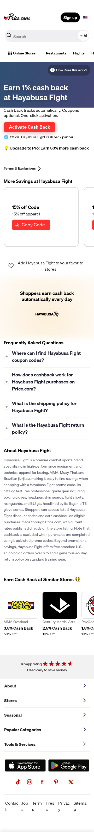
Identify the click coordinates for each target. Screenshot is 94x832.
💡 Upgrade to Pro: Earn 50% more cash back (46, 148)
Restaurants (56, 53)
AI (85, 36)
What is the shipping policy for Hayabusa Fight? (41, 407)
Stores (10, 700)
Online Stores (24, 53)
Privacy (64, 806)
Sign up (70, 17)
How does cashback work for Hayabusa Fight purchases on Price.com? (40, 381)
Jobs (24, 806)
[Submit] (9, 37)
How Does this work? (71, 70)
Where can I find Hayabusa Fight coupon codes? (43, 357)
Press (50, 806)
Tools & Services (20, 744)
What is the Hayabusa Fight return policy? (44, 428)
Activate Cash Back (29, 127)
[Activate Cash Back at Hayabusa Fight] (47, 307)
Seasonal (13, 715)
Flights (79, 53)
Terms (37, 806)
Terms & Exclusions (20, 168)
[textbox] (85, 17)
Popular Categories (22, 729)
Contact (11, 806)
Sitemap (80, 806)
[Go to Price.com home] (17, 17)
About (10, 685)
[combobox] (47, 36)
